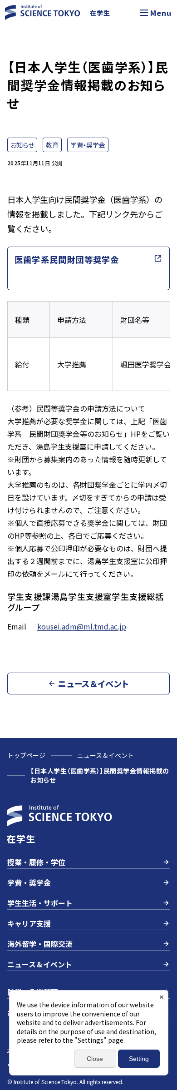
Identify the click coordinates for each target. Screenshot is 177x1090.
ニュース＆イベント (105, 755)
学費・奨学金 (29, 882)
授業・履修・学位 (36, 862)
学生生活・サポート (40, 902)
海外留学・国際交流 (40, 943)
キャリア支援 (29, 923)
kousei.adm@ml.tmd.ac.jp (81, 626)
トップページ (26, 755)
